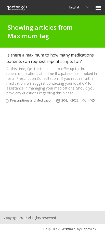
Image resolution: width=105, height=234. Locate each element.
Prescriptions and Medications (32, 100)
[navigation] (98, 7)
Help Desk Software (59, 229)
